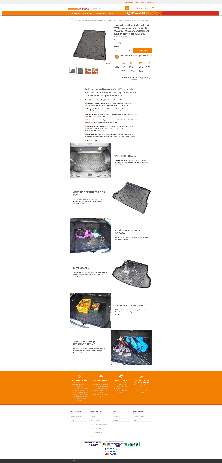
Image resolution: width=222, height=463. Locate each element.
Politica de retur (95, 420)
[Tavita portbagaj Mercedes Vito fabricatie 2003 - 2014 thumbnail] (87, 70)
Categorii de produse (76, 416)
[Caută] (127, 8)
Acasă (71, 18)
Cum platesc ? (116, 420)
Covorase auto (129, 2)
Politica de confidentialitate (99, 424)
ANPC (92, 436)
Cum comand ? (116, 416)
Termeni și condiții (96, 432)
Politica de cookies (96, 428)
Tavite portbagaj (139, 2)
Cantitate (116, 46)
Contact (111, 13)
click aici (134, 79)
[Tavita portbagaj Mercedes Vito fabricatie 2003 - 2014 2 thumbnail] (95, 70)
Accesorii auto (150, 2)
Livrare (93, 416)
